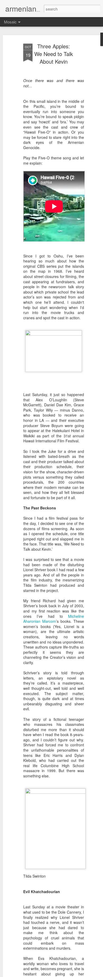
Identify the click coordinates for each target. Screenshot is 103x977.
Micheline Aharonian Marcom (53, 619)
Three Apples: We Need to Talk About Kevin (53, 53)
